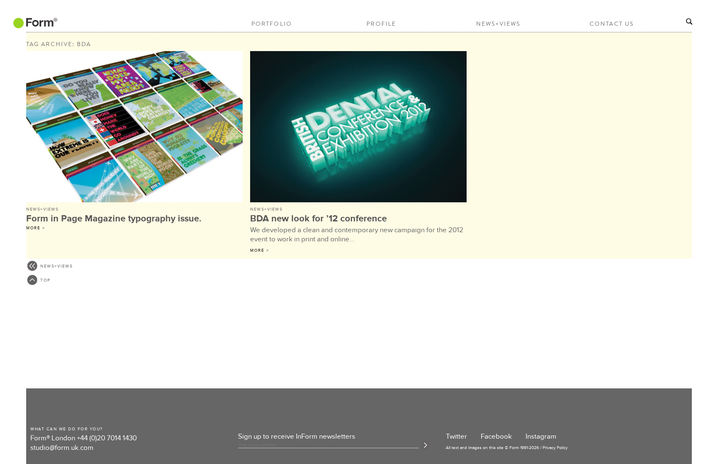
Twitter (456, 436)
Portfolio (271, 23)
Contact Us (612, 23)
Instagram (541, 436)
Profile (381, 23)
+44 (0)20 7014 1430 (107, 438)
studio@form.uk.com (61, 448)
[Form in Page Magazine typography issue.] (135, 128)
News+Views (498, 23)
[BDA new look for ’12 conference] (359, 128)
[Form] (34, 25)
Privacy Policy (555, 447)
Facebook (496, 436)
